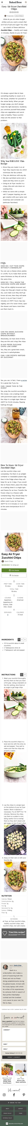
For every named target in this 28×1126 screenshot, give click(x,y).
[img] (4, 1095)
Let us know (12, 934)
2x (22, 639)
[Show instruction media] (21, 674)
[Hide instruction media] (24, 674)
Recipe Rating (9, 1053)
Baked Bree (15, 2)
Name (5, 1044)
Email (5, 1049)
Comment (6, 1029)
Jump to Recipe (19, 15)
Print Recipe (15, 570)
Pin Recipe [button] (15, 575)
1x (19, 639)
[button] (2, 2)
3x (25, 639)
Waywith (21, 1123)
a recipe (24, 380)
